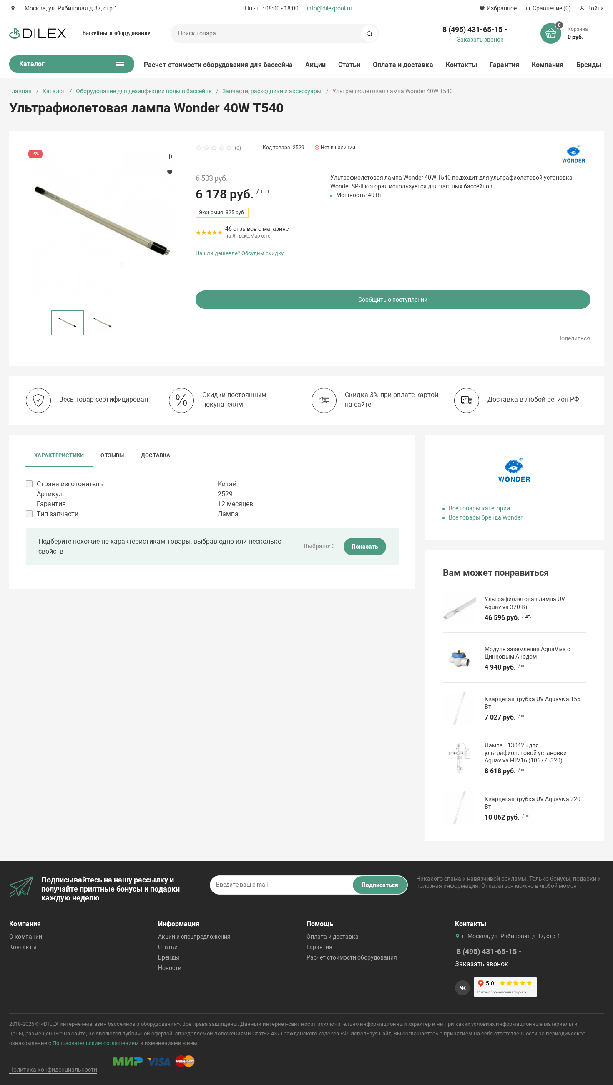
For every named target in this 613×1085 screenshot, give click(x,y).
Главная (20, 91)
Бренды (588, 65)
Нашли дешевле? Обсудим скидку (240, 253)
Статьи (349, 65)
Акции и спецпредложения (194, 936)
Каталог (54, 91)
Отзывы (112, 455)
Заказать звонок (480, 39)
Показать (365, 546)
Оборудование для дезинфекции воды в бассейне (143, 91)
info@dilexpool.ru (329, 8)
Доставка (156, 455)
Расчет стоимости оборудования (351, 957)
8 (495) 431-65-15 (472, 29)
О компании (25, 936)
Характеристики (59, 455)
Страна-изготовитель (70, 484)
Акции (315, 65)
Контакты (461, 65)
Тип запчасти (57, 514)
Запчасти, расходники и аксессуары (272, 91)
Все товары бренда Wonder (486, 517)
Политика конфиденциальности (53, 1069)
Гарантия (504, 65)
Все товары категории (479, 508)
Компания (548, 65)
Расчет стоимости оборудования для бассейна (218, 65)
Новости (169, 968)
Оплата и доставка (403, 65)
